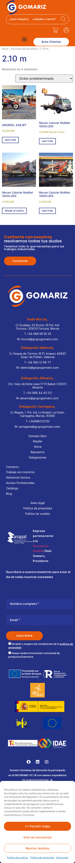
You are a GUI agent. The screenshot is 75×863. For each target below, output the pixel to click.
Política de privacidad (42, 857)
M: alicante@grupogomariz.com (37, 398)
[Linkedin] (38, 762)
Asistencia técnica (18, 477)
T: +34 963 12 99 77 (37, 362)
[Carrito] (55, 30)
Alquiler (37, 441)
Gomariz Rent (37, 436)
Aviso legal (62, 857)
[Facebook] (29, 762)
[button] (24, 39)
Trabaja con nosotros (20, 472)
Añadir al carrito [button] (14, 210)
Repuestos (38, 452)
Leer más (10, 139)
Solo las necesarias (37, 837)
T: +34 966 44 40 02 (37, 393)
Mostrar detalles (37, 848)
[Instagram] (47, 762)
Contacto (12, 467)
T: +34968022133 (37, 421)
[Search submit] (64, 19)
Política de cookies (17, 857)
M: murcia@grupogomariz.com (37, 339)
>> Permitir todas (37, 826)
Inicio (5, 48)
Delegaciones (37, 457)
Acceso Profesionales (20, 483)
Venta (37, 447)
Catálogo (12, 488)
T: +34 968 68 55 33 (37, 334)
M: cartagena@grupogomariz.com (37, 426)
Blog (9, 494)
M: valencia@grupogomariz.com (37, 367)
